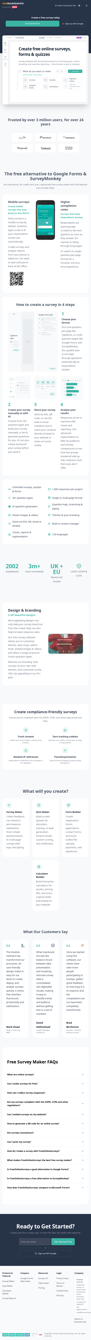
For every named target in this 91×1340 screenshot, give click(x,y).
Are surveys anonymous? (20, 1132)
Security (60, 1295)
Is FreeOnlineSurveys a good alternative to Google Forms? (38, 1169)
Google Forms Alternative (26, 1279)
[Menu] (86, 5)
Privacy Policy (62, 1278)
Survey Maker (8, 1281)
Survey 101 (43, 1278)
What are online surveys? (20, 1074)
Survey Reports (9, 1298)
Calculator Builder (6, 1292)
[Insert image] (57, 71)
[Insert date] (61, 71)
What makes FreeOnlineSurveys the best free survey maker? (39, 1160)
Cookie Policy (62, 1290)
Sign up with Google (74, 23)
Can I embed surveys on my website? (26, 1114)
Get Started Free (32, 23)
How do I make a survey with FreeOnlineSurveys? (33, 1151)
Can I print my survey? (19, 1141)
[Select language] (80, 5)
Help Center (43, 1283)
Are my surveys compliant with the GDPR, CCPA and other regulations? (37, 1103)
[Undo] (65, 71)
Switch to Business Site (67, 5)
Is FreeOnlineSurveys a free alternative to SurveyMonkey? (38, 1178)
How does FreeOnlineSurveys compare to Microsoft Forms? (38, 1187)
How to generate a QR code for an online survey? (33, 1123)
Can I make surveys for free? (22, 1083)
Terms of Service (60, 1284)
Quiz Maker (7, 1286)
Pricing (41, 1288)
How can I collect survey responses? (26, 1092)
